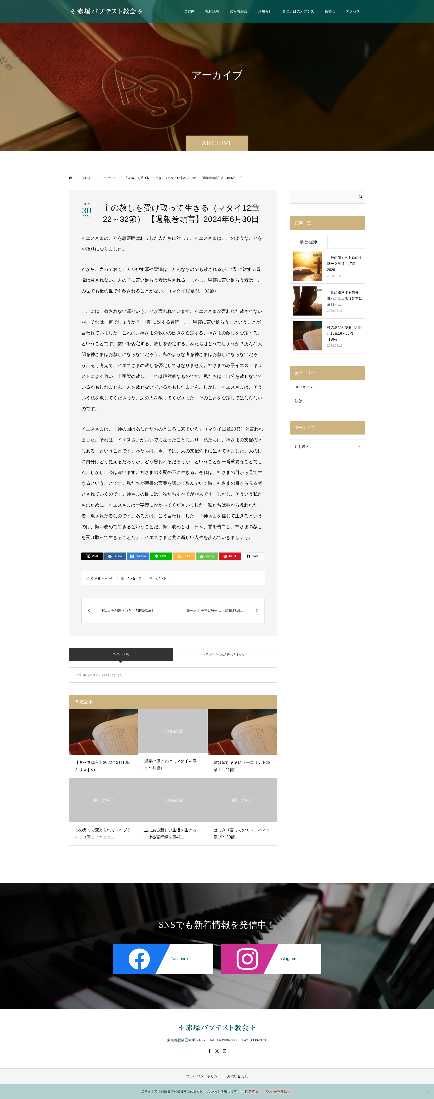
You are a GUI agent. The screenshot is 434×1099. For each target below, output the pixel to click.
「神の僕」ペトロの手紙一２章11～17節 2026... (344, 264)
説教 (298, 401)
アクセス (353, 11)
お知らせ (265, 11)
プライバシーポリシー (203, 1076)
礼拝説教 (212, 11)
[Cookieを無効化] (427, 1091)
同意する (251, 1091)
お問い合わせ (237, 1076)
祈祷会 (330, 11)
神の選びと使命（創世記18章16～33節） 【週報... (344, 333)
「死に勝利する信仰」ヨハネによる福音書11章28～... (344, 298)
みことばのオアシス (298, 11)
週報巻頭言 (238, 11)
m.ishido (108, 578)
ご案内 (189, 11)
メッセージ (133, 578)
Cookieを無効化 (278, 1091)
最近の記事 (308, 242)
